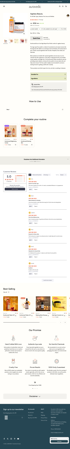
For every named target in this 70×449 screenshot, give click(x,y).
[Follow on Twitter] (8, 439)
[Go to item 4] (22, 41)
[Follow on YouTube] (18, 439)
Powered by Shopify (16, 443)
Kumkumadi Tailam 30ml (26, 315)
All (29, 174)
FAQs (42, 412)
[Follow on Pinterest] (15, 439)
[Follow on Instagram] (11, 439)
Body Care (38, 313)
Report (35, 189)
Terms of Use (44, 420)
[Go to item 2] (11, 41)
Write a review (15, 189)
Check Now (59, 441)
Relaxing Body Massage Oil (42, 315)
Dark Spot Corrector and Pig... (59, 315)
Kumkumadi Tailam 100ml (9, 315)
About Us (30, 415)
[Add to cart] (15, 145)
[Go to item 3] (16, 41)
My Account (31, 412)
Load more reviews (47, 280)
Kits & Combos (7, 139)
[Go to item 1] (5, 41)
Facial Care (5, 313)
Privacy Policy (44, 417)
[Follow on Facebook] (4, 439)
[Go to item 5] (27, 41)
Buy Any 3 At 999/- (32, 417)
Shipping (43, 415)
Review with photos (37, 174)
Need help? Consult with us (46, 38)
